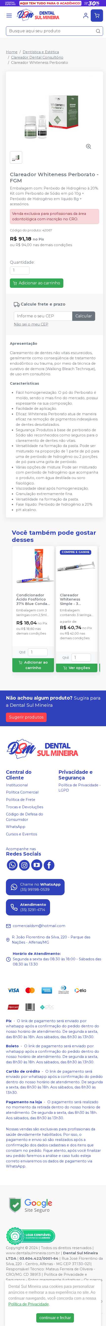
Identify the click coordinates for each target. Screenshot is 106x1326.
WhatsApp (15, 827)
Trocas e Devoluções (24, 807)
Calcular (83, 316)
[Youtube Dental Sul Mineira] (37, 864)
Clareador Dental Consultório (37, 57)
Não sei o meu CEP (31, 324)
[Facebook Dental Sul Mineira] (49, 864)
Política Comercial (22, 792)
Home (12, 52)
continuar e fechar (55, 1318)
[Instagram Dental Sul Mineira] (24, 864)
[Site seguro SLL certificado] (30, 1205)
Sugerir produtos (26, 717)
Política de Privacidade (28, 1304)
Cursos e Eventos (21, 834)
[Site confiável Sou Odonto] (30, 1236)
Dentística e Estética (41, 52)
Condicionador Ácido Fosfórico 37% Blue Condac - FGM (32, 599)
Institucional (17, 785)
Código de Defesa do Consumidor (24, 817)
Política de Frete (20, 799)
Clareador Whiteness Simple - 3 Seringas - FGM (74, 599)
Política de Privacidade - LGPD (79, 788)
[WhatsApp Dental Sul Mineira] (12, 864)
